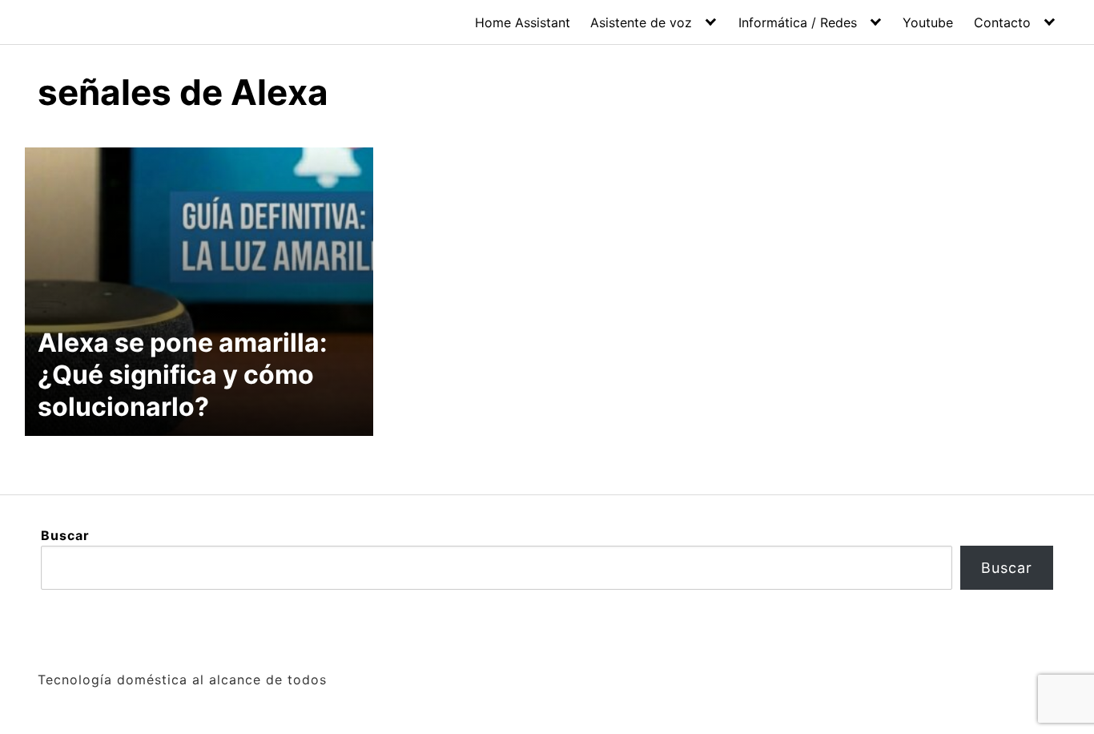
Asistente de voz (641, 22)
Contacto (1002, 22)
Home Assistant (522, 22)
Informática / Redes (797, 22)
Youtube (928, 22)
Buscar (65, 535)
